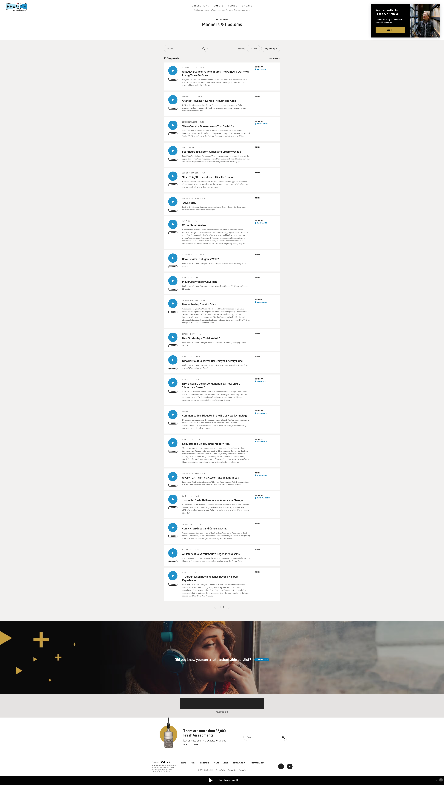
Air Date (253, 48)
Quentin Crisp (262, 302)
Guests (219, 5)
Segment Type (270, 48)
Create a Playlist (239, 763)
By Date (247, 5)
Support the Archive (257, 763)
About (226, 763)
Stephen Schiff (262, 475)
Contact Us (242, 770)
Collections (200, 5)
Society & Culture (222, 19)
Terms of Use (232, 770)
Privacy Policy (220, 770)
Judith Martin (262, 413)
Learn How (263, 660)
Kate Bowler (261, 69)
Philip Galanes (262, 124)
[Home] (16, 7)
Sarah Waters (262, 223)
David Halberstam (263, 498)
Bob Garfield (261, 381)
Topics (232, 5)
